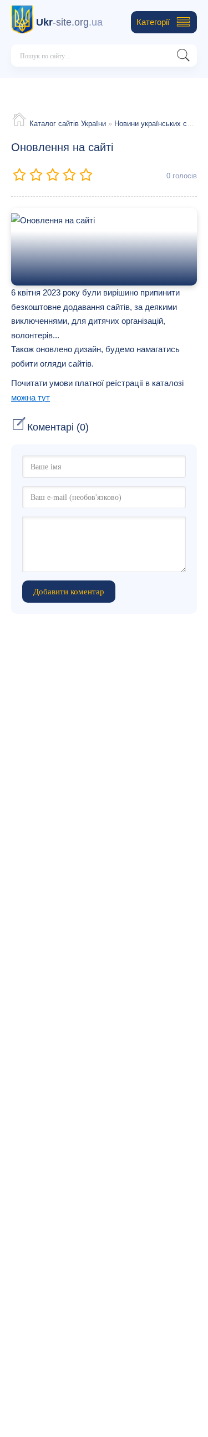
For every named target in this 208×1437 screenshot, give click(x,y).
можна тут (30, 397)
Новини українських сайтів (159, 123)
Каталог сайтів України (67, 123)
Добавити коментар (68, 591)
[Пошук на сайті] (183, 57)
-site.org (69, 22)
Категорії (153, 22)
